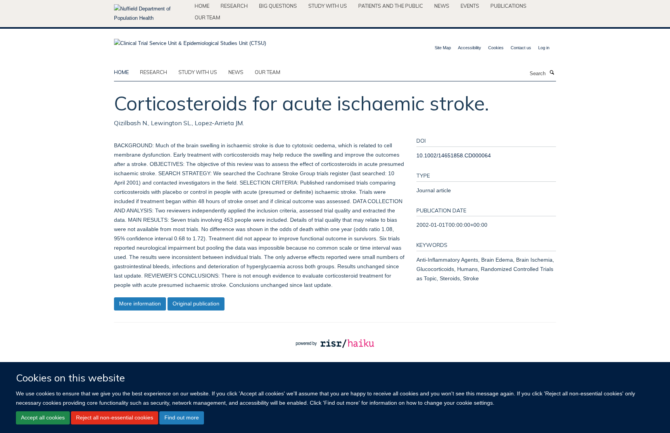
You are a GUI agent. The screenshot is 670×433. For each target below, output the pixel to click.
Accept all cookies (43, 417)
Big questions (278, 6)
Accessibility (469, 47)
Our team (207, 17)
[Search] (551, 73)
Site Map (443, 47)
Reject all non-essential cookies (114, 417)
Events (470, 6)
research (153, 72)
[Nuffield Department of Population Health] (151, 13)
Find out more (181, 417)
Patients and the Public (390, 6)
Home (202, 6)
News (441, 6)
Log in (543, 47)
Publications (508, 6)
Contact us (521, 47)
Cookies (496, 47)
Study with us (327, 6)
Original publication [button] (196, 303)
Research (234, 6)
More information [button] (140, 303)
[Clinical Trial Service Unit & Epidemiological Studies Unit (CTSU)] (190, 41)
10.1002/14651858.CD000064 (453, 155)
